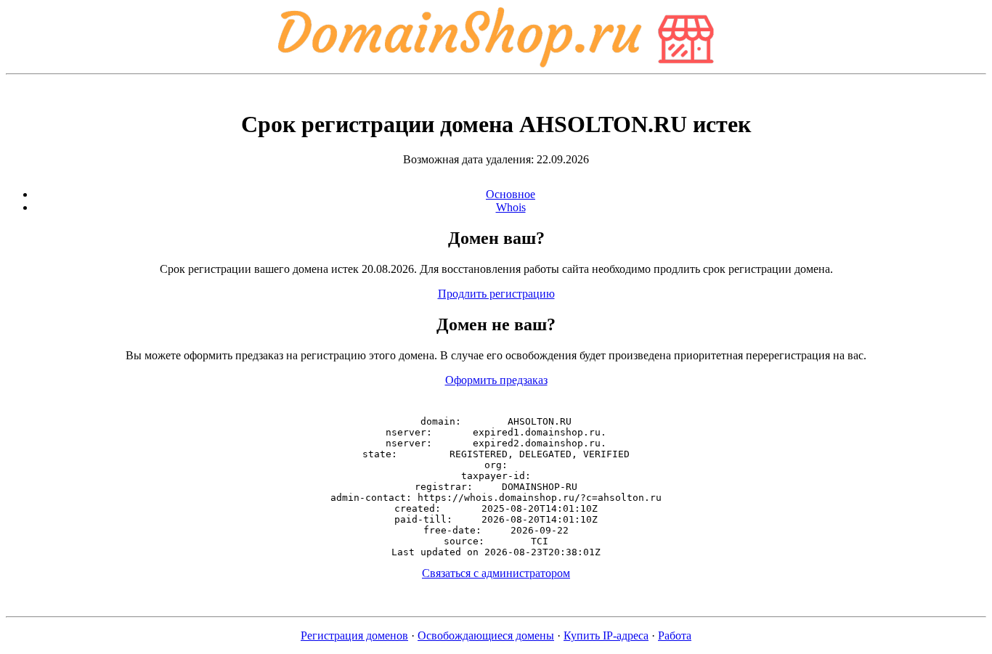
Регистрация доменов (354, 635)
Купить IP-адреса (606, 635)
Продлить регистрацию (496, 293)
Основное (510, 194)
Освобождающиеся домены (486, 635)
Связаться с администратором (496, 573)
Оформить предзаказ (496, 380)
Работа (674, 635)
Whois (511, 207)
